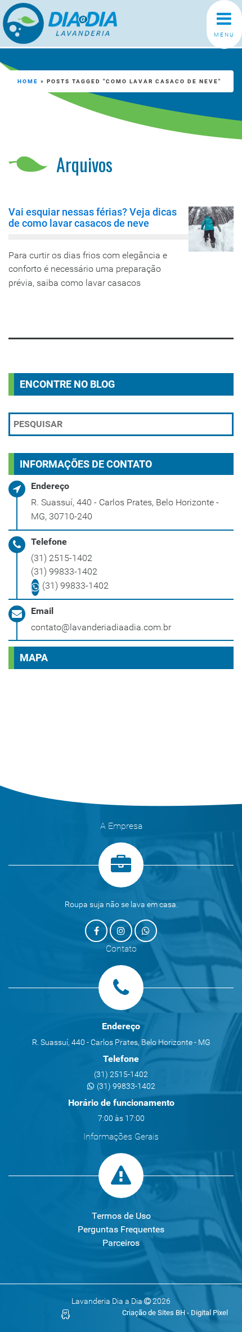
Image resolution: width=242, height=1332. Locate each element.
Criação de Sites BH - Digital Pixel (175, 1312)
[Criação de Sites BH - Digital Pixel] (65, 1313)
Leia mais (54, 313)
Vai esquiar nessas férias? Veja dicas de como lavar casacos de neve (92, 217)
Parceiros (121, 1242)
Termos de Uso (121, 1215)
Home (27, 81)
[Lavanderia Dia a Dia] (79, 23)
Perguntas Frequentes (121, 1229)
